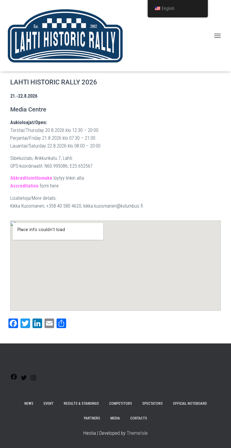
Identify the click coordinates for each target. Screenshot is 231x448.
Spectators (152, 403)
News (28, 403)
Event (49, 403)
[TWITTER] (23, 379)
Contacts (138, 418)
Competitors (120, 403)
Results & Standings (81, 403)
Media (115, 418)
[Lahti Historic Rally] (67, 36)
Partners (92, 418)
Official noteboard (190, 403)
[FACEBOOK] (13, 378)
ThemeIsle (137, 433)
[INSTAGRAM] (33, 379)
